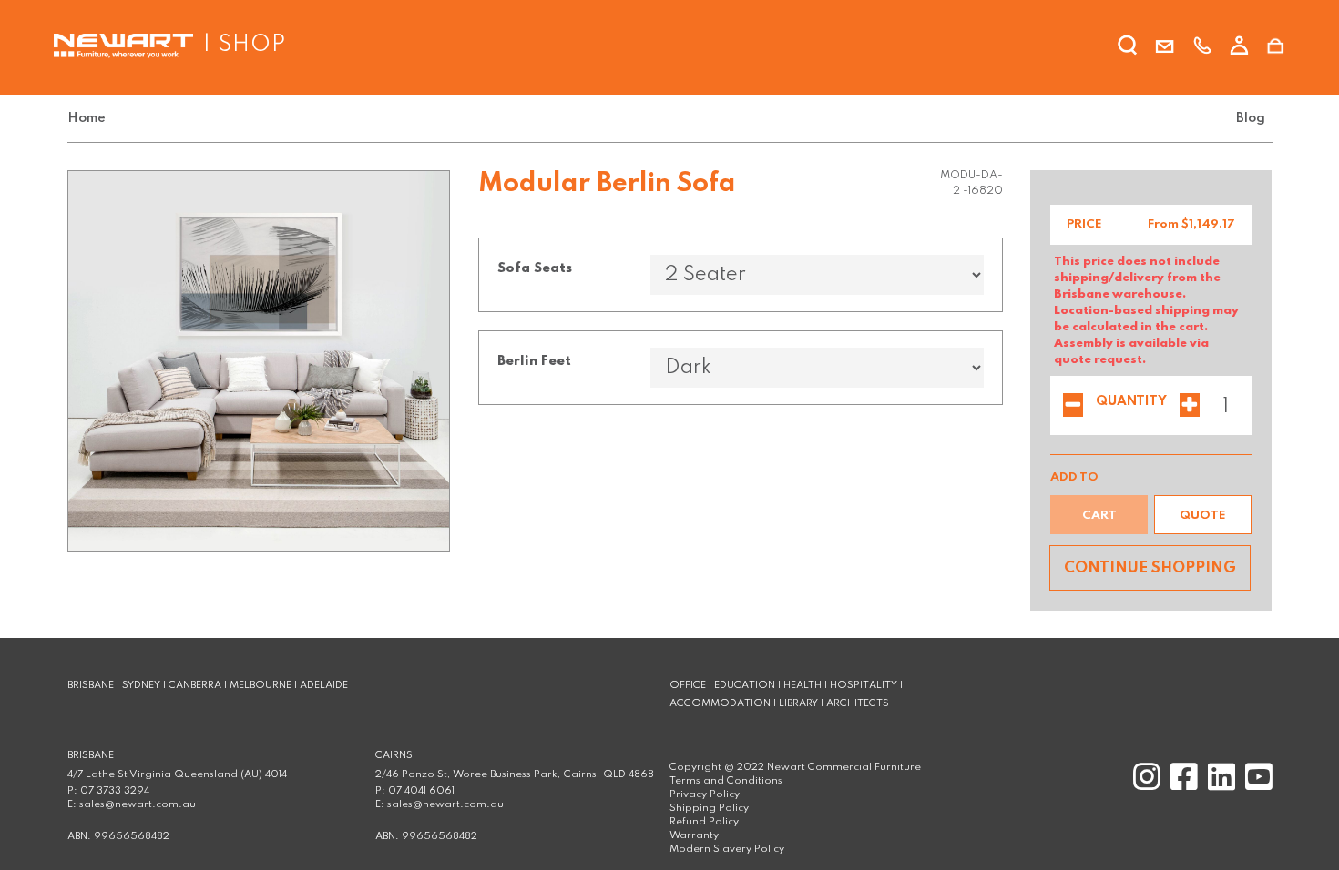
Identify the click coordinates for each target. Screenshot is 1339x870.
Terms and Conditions (726, 780)
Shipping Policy (709, 808)
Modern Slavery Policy (727, 849)
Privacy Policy (705, 794)
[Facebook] (1182, 785)
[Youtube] (1255, 785)
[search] (1128, 48)
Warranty (694, 835)
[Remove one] (1073, 407)
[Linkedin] (1219, 785)
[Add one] (1190, 407)
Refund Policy (704, 821)
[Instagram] (1144, 785)
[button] (1203, 514)
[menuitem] (90, 119)
